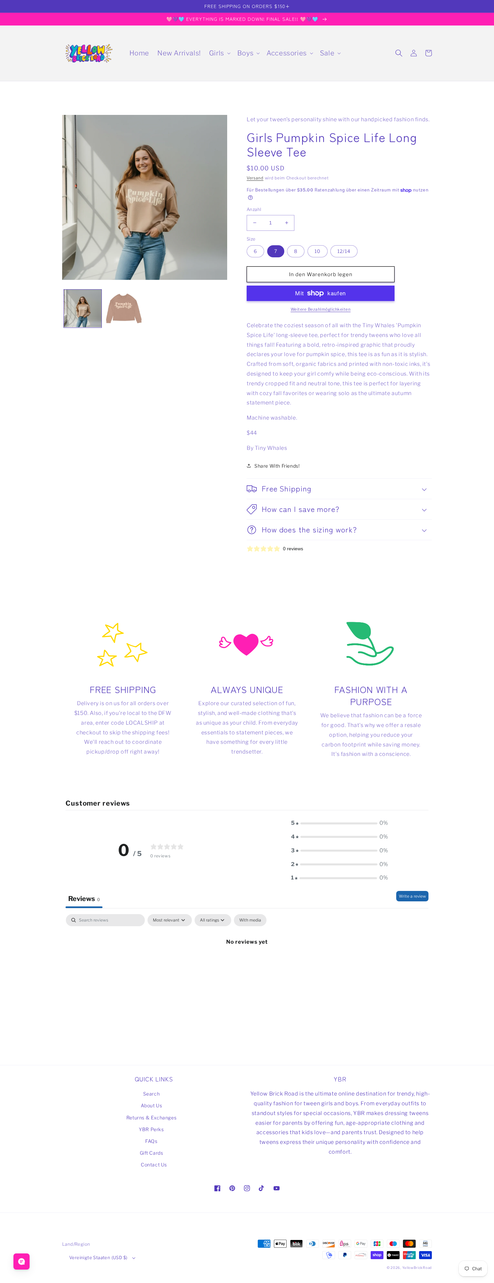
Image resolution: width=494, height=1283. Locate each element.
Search (151, 1094)
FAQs (151, 1141)
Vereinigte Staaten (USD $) (98, 1257)
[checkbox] (250, 920)
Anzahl (254, 209)
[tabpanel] (247, 964)
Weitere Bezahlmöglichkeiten (321, 309)
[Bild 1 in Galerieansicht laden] (82, 308)
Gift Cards (151, 1153)
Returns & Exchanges (151, 1117)
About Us (151, 1105)
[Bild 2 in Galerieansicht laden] (123, 308)
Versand (255, 177)
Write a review (412, 896)
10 (318, 251)
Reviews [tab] (84, 899)
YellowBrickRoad (417, 1268)
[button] (219, 53)
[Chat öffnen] (21, 1261)
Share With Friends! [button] (276, 466)
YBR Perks (151, 1129)
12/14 (344, 251)
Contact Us (154, 1164)
